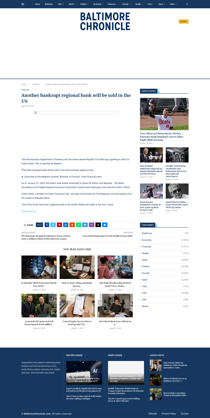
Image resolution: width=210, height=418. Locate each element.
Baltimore (49, 4)
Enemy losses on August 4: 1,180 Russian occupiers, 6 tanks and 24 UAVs (126, 378)
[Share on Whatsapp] (78, 225)
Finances (111, 4)
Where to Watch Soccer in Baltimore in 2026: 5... (175, 379)
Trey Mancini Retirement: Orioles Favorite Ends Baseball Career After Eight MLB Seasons (161, 136)
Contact (183, 21)
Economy (97, 4)
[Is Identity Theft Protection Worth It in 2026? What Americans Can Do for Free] (39, 267)
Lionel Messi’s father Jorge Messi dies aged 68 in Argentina (177, 204)
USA (60, 4)
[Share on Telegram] (85, 225)
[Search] (187, 4)
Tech (150, 4)
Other (172, 4)
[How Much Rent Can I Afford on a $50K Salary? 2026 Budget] (115, 305)
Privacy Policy (169, 413)
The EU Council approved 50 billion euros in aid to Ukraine (124, 400)
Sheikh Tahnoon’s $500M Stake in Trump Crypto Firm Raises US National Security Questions (125, 390)
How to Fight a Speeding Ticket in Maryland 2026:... (176, 394)
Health (138, 4)
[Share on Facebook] (47, 225)
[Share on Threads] (98, 225)
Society (125, 4)
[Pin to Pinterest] (59, 225)
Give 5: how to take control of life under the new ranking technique (84, 397)
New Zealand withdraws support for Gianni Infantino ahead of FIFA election (151, 170)
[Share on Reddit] (72, 225)
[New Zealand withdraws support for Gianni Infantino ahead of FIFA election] (151, 155)
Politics (83, 4)
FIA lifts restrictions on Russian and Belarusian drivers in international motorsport (176, 171)
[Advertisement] (105, 55)
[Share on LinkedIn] (65, 225)
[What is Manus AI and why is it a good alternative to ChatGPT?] (84, 373)
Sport (161, 4)
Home (37, 4)
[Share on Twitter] (53, 225)
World (71, 4)
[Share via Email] (104, 225)
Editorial (153, 413)
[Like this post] (40, 225)
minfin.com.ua (28, 211)
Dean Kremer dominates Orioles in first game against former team (150, 206)
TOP (165, 293)
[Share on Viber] (91, 225)
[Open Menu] (22, 4)
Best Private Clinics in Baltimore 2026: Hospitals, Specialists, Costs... (175, 365)
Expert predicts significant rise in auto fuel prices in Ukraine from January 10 (84, 389)
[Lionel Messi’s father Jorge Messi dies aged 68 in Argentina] (177, 191)
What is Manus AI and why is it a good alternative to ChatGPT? (83, 379)
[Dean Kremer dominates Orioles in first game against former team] (151, 191)
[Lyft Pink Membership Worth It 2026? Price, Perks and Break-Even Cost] (115, 267)
